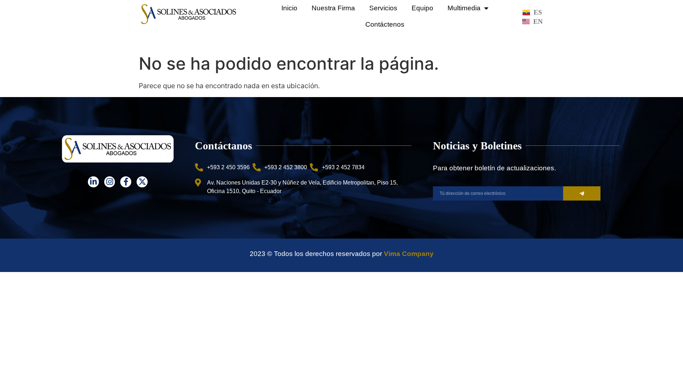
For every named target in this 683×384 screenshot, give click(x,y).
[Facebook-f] (125, 181)
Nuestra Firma (333, 8)
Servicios (383, 8)
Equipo (422, 8)
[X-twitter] (142, 181)
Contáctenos (384, 24)
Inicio (289, 8)
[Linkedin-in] (93, 181)
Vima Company (409, 253)
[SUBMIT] (581, 193)
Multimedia (464, 8)
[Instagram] (109, 181)
